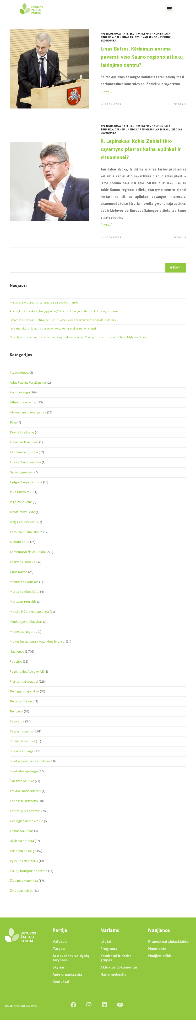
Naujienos (149, 37)
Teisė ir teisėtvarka (24, 801)
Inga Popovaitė (21, 502)
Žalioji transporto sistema (28, 871)
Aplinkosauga (111, 33)
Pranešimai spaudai (24, 681)
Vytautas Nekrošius (24, 861)
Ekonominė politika (24, 452)
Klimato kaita (19, 542)
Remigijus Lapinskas (154, 129)
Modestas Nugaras (23, 631)
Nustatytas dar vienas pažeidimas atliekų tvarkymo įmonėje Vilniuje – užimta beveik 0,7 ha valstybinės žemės (78, 337)
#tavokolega (19, 372)
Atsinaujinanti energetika (28, 412)
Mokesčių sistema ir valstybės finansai (37, 641)
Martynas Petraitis (23, 601)
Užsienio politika (22, 841)
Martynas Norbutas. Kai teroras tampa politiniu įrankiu (44, 302)
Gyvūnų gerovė (21, 472)
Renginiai (16, 711)
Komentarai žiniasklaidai (28, 552)
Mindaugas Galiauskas (26, 621)
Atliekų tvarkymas (137, 33)
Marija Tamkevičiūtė (24, 591)
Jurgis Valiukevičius (24, 522)
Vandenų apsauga (23, 851)
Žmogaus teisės (21, 890)
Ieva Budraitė (20, 492)
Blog (13, 422)
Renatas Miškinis (22, 701)
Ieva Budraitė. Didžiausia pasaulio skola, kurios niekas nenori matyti (53, 328)
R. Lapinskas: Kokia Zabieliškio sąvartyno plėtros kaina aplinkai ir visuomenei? (141, 149)
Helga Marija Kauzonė (26, 482)
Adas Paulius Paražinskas (28, 382)
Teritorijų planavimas (25, 811)
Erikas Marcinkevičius (25, 462)
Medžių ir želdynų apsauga (29, 611)
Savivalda (17, 721)
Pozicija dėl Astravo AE (27, 671)
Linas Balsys (131, 37)
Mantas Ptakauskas (24, 582)
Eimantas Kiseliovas (24, 442)
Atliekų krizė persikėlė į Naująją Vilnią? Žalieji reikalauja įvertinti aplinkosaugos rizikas (64, 311)
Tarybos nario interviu (25, 791)
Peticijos (16, 661)
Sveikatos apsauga (24, 771)
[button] (169, 9)
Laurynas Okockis (23, 562)
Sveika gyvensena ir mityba (30, 761)
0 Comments (113, 104)
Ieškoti (175, 267)
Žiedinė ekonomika (24, 880)
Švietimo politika (22, 781)
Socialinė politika (22, 741)
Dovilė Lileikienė (22, 432)
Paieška (15, 260)
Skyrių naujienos (22, 731)
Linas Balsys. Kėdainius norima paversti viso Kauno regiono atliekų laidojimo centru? (142, 57)
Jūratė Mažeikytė (22, 512)
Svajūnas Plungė (22, 751)
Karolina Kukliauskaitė (26, 532)
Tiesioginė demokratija (26, 821)
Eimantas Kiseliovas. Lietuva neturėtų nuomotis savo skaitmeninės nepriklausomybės (63, 320)
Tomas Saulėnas (21, 831)
